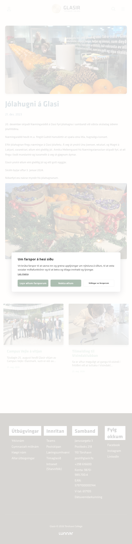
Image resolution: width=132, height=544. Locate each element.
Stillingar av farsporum (99, 283)
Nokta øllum (65, 283)
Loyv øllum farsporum (33, 283)
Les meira (23, 273)
